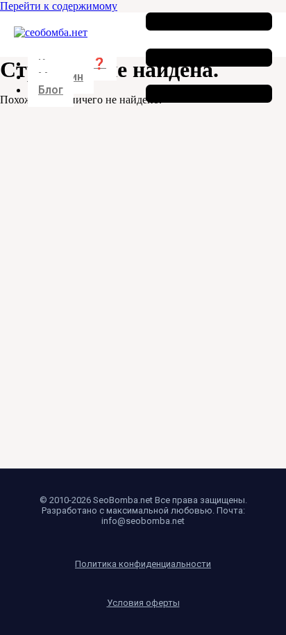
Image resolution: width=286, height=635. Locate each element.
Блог (50, 89)
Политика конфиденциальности (143, 564)
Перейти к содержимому (58, 6)
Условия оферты (143, 603)
